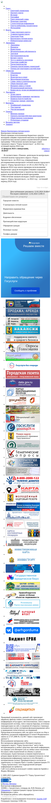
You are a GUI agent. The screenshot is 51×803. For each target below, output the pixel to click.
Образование (15, 73)
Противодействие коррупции (15, 221)
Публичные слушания (19, 120)
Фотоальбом (15, 28)
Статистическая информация (22, 23)
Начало (4, 131)
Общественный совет (19, 84)
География (14, 17)
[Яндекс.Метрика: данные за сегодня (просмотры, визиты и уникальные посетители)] (8, 784)
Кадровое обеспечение (12, 217)
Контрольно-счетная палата (21, 38)
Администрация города (20, 34)
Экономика (10, 43)
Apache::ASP (41, 799)
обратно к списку (46, 150)
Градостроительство (18, 64)
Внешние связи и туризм (20, 86)
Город (8, 8)
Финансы (14, 47)
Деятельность (8, 213)
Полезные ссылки (10, 230)
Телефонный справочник (20, 105)
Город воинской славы (19, 19)
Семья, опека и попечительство (23, 81)
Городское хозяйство (18, 62)
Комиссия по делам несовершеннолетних (27, 90)
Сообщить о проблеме (25, 290)
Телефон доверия (10, 234)
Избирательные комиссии (20, 41)
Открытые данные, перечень (22, 101)
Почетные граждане (18, 21)
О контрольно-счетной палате (15, 205)
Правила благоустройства (20, 99)
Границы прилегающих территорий (24, 66)
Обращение (5, 790)
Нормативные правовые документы (25, 96)
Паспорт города (16, 13)
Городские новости (11, 201)
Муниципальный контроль (21, 88)
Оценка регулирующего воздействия (25, 69)
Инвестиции (15, 49)
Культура (14, 75)
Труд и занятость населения (21, 60)
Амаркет (9, 124)
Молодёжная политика (19, 79)
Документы (10, 92)
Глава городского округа (20, 32)
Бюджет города (16, 58)
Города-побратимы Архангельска (23, 26)
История (13, 15)
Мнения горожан (17, 114)
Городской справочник (19, 11)
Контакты (10, 103)
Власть (8, 30)
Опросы (9, 111)
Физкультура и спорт (18, 77)
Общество (10, 71)
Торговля (14, 53)
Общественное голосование (21, 118)
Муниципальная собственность (23, 51)
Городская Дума (16, 36)
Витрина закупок (13, 122)
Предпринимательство (19, 56)
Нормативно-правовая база (14, 209)
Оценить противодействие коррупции (26, 116)
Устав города (15, 94)
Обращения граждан (11, 226)
